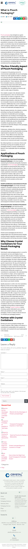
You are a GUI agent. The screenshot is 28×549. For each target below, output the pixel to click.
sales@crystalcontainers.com (14, 532)
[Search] (26, 401)
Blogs (2, 467)
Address (14, 521)
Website (3, 383)
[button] (14, 18)
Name (3, 371)
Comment (4, 352)
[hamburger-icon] (1, 3)
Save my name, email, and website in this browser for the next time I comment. (13, 392)
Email (3, 377)
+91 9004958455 (14, 540)
